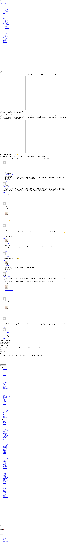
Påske (3, 405)
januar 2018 (4, 465)
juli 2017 (4, 470)
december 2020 (5, 435)
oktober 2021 (5, 429)
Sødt (3, 414)
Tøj (3, 415)
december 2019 (5, 444)
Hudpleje (4, 387)
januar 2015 (4, 496)
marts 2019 (4, 453)
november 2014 (5, 498)
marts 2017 (4, 474)
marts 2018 (4, 463)
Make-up (4, 398)
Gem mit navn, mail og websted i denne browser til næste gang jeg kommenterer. (22, 355)
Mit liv (4, 400)
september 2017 (5, 469)
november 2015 (5, 487)
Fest (3, 378)
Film (3, 380)
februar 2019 (5, 454)
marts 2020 (4, 441)
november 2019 (5, 445)
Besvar (4, 171)
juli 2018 (4, 460)
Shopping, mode (5, 410)
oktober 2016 (5, 479)
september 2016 (5, 480)
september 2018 (5, 458)
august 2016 (5, 481)
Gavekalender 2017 (6, 381)
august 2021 (5, 431)
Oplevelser (4, 404)
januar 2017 (4, 476)
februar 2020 (5, 442)
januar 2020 (4, 443)
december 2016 (5, 477)
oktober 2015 (5, 488)
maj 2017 (4, 472)
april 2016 (4, 483)
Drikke (4, 377)
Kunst (4, 392)
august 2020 (5, 439)
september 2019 (5, 447)
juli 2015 (4, 490)
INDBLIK (4, 389)
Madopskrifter (5, 397)
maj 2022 (4, 423)
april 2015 (4, 493)
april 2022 (4, 424)
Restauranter (5, 407)
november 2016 (5, 478)
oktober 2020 (5, 437)
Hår (3, 385)
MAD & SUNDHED (6, 396)
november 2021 (5, 428)
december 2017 (5, 466)
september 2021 (5, 430)
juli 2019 (4, 449)
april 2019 (4, 452)
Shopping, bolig (5, 409)
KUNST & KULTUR (6, 393)
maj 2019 (4, 451)
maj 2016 (4, 482)
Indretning (4, 390)
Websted (2, 353)
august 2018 (5, 459)
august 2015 (5, 489)
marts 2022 (4, 425)
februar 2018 (5, 464)
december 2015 (5, 486)
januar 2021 (4, 434)
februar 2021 (5, 433)
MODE (4, 402)
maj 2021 (4, 432)
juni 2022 (4, 422)
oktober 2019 (5, 446)
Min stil (4, 399)
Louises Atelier (5, 369)
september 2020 (5, 438)
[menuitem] (35, 10)
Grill (3, 383)
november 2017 (5, 467)
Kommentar (3, 363)
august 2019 (5, 448)
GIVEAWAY (5, 382)
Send (1, 534)
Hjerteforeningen (5, 386)
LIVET (4, 395)
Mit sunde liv (5, 401)
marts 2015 (4, 494)
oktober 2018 (5, 457)
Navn (2, 349)
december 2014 (5, 497)
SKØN (4, 413)
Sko (3, 412)
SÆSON (4, 408)
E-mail (2, 351)
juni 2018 (4, 461)
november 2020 (5, 436)
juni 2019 (4, 450)
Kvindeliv (4, 394)
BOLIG (4, 376)
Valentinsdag (5, 417)
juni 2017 (4, 471)
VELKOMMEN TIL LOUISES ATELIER (10, 370)
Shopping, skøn (5, 411)
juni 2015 (4, 491)
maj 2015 (4, 492)
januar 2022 (4, 426)
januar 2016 (4, 485)
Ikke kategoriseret (5, 388)
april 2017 (4, 473)
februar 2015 (5, 495)
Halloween (4, 384)
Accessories (4, 375)
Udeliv (4, 416)
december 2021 (5, 427)
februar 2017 (5, 475)
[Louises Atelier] (3, 3)
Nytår (3, 403)
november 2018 (5, 456)
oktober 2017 (5, 468)
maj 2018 (4, 462)
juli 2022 (4, 421)
